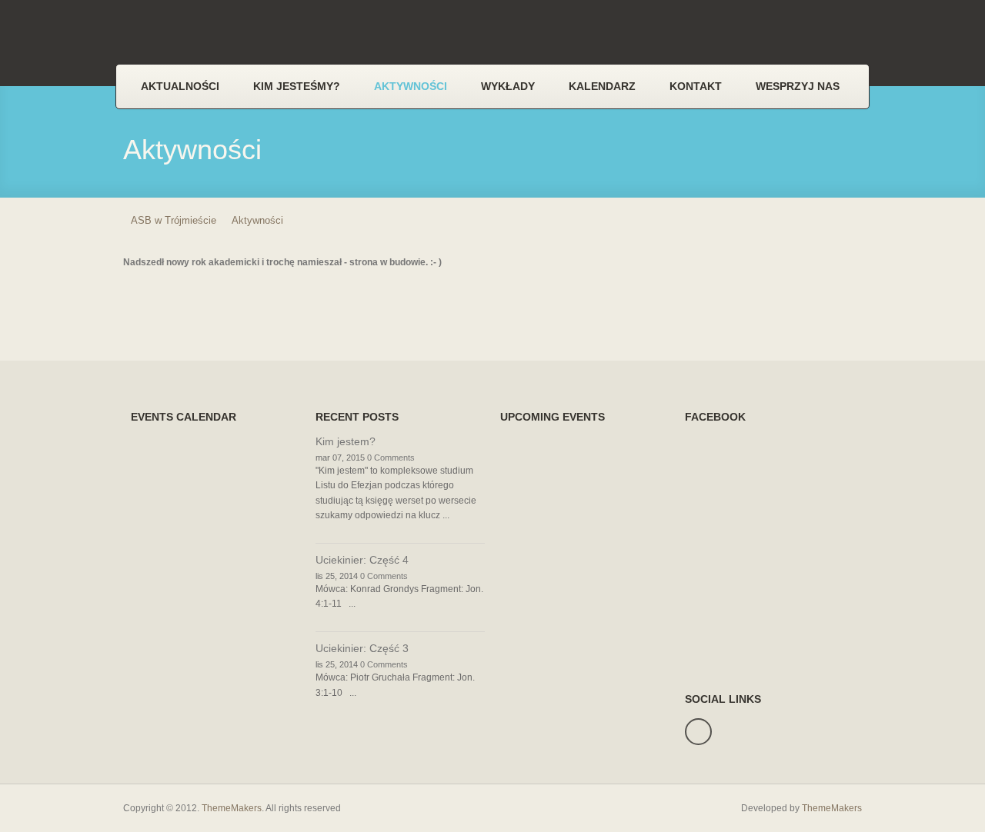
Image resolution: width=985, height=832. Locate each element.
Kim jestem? (346, 441)
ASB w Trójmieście (173, 220)
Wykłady (508, 86)
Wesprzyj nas (798, 86)
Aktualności (180, 86)
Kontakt (695, 86)
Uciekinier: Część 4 (362, 560)
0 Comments (391, 457)
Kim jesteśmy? (296, 86)
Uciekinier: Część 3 (362, 648)
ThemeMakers (232, 808)
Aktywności (410, 86)
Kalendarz (602, 86)
